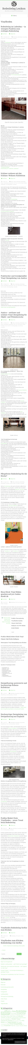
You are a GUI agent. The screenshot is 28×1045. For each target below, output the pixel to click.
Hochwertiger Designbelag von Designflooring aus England (14, 715)
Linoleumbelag (15, 1017)
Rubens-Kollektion (12, 728)
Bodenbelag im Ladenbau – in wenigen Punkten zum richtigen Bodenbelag (13, 28)
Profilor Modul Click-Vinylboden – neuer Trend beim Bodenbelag (12, 820)
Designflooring (3, 694)
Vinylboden (15, 38)
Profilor (14, 483)
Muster (20, 602)
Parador (22, 183)
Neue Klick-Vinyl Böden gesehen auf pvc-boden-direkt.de (11, 594)
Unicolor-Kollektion (12, 505)
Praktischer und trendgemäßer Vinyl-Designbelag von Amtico (14, 277)
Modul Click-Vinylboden (13, 836)
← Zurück (3, 950)
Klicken (24, 324)
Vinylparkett (17, 1025)
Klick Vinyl (15, 183)
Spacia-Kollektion (22, 390)
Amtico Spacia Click (5, 374)
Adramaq (2, 1011)
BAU (11, 1011)
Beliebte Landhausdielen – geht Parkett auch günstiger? (14, 964)
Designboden (3, 38)
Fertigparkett (4, 991)
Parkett (2, 1001)
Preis (25, 602)
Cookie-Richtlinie (10, 1039)
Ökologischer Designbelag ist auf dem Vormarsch (12, 974)
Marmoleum (3, 1019)
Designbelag (6, 183)
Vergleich (20, 1022)
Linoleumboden (22, 1017)
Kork (16, 1016)
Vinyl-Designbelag (9, 38)
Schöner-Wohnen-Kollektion (7, 211)
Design (2, 183)
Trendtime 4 (7, 551)
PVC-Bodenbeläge (15, 74)
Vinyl (6, 325)
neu (23, 602)
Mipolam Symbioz (19, 489)
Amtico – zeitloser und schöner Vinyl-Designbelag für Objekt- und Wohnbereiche (14, 314)
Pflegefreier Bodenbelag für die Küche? (14, 475)
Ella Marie (4, 33)
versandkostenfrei (4, 1024)
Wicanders (22, 1025)
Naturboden (7, 1019)
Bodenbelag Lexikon (13, 8)
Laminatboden (8, 1017)
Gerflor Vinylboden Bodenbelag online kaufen (14, 945)
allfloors (12, 181)
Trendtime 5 (16, 551)
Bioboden (3, 984)
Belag (15, 181)
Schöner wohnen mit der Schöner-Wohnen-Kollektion (13, 174)
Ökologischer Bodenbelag (7, 996)
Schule (6, 1022)
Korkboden (20, 1016)
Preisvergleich (16, 1020)
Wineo (25, 1025)
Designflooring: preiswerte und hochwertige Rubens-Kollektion (14, 685)
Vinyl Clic (9, 325)
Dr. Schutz (7, 917)
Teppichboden (4, 1003)
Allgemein (13, 33)
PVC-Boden (25, 285)
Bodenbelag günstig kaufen (7, 987)
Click (12, 1013)
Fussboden (8, 483)
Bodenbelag (8, 42)
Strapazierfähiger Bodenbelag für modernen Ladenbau (9, 168)
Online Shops (4, 998)
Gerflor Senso (22, 1014)
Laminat (19, 183)
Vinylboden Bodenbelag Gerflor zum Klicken (14, 929)
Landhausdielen (4, 994)
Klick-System (20, 285)
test (17, 1022)
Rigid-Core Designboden (6, 961)
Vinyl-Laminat (20, 325)
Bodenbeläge (23, 181)
